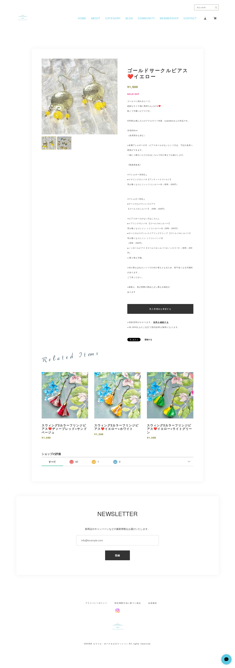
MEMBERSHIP (169, 18)
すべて (52, 461)
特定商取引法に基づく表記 (128, 603)
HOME (82, 18)
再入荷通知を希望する (160, 308)
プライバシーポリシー (96, 603)
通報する (148, 339)
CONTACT (190, 18)
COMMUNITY (146, 18)
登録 (117, 555)
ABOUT (95, 18)
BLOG (129, 18)
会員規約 (152, 603)
